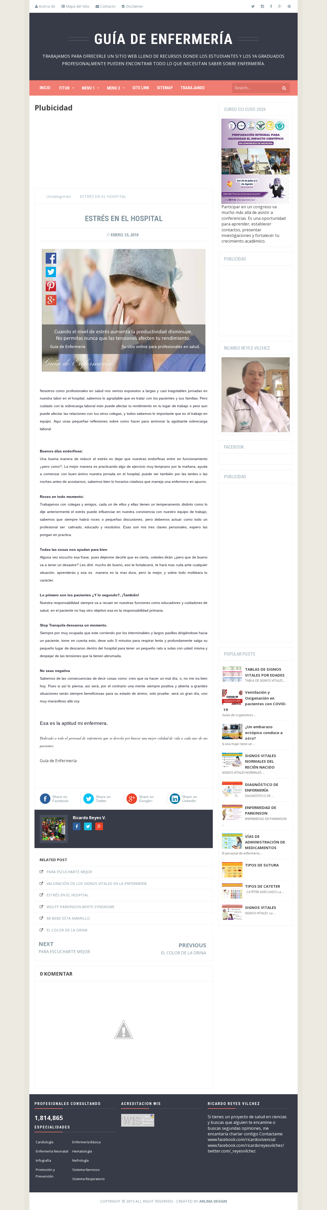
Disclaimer (134, 6)
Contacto (107, 6)
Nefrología (80, 1160)
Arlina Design (213, 1201)
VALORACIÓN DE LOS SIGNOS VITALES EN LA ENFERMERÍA (96, 883)
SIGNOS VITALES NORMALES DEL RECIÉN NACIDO (260, 761)
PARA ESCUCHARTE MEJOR (69, 871)
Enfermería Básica (86, 1142)
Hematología (82, 1151)
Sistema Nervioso (86, 1169)
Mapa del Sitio (77, 6)
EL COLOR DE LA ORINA (66, 930)
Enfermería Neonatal (52, 1151)
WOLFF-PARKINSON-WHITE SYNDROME (80, 906)
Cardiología (44, 1142)
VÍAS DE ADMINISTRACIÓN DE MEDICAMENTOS (265, 842)
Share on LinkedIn (189, 799)
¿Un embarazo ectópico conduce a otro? (264, 732)
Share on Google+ (146, 799)
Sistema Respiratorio (88, 1179)
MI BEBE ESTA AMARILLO (68, 918)
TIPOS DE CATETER (262, 886)
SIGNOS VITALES (260, 907)
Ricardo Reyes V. (89, 817)
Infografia (43, 1160)
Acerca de (46, 6)
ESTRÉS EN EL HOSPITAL (67, 895)
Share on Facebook (60, 799)
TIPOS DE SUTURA (262, 864)
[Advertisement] (123, 152)
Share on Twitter (103, 799)
